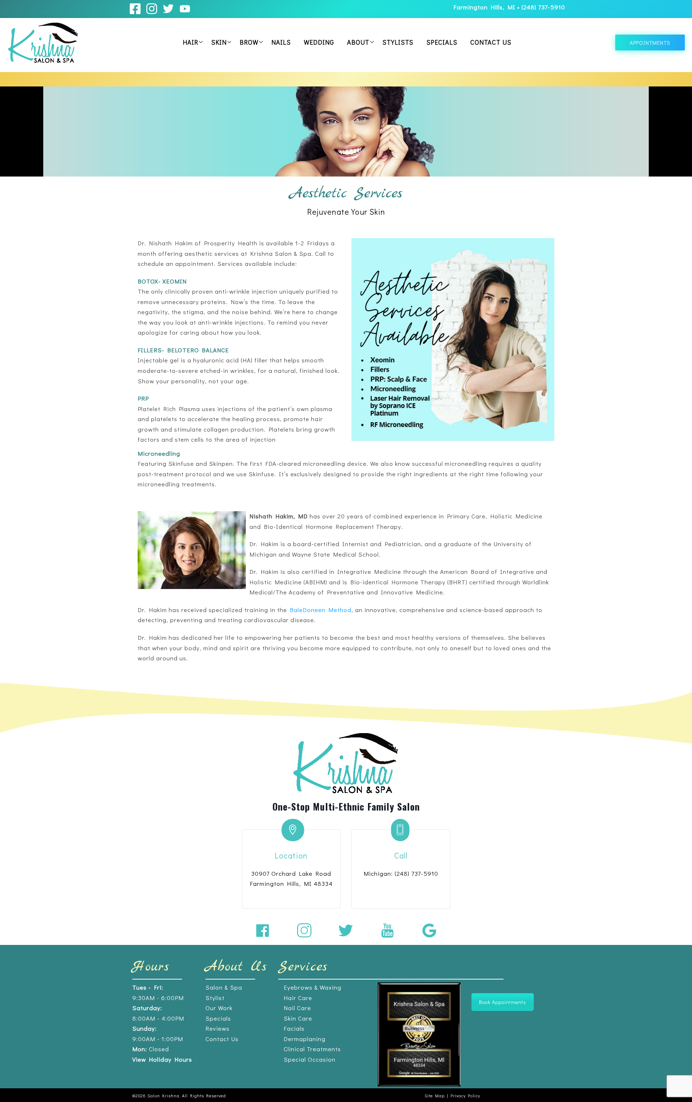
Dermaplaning (304, 1039)
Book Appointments (502, 1002)
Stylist (215, 998)
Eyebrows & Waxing (312, 987)
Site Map (435, 1095)
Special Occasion (310, 1059)
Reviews (217, 1028)
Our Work (218, 1008)
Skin (219, 42)
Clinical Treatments (312, 1049)
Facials (294, 1028)
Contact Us (490, 42)
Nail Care (297, 1008)
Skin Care (298, 1018)
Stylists (397, 42)
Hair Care (298, 998)
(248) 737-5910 (543, 7)
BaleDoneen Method (320, 610)
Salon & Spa (223, 987)
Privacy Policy (465, 1095)
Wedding (319, 42)
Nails (281, 42)
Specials (441, 42)
